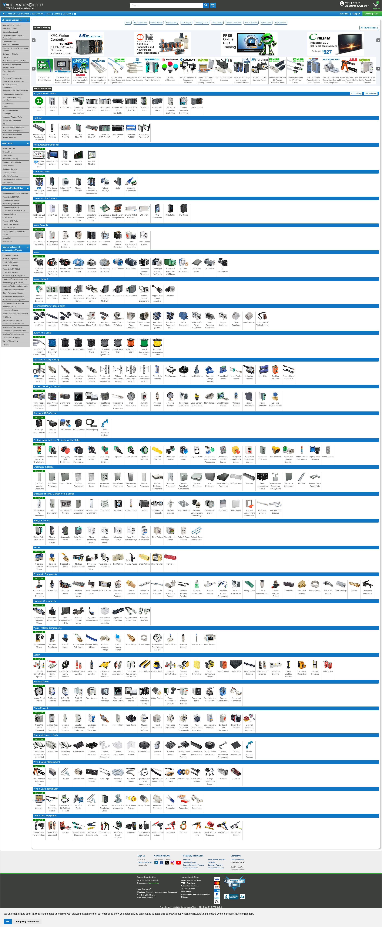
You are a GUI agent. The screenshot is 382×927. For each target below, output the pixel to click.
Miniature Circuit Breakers (65, 727)
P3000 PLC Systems (10, 265)
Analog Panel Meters (91, 404)
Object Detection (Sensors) (13, 296)
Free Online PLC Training (147, 895)
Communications (9, 41)
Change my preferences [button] (27, 921)
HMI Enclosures (209, 484)
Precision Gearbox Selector (13, 303)
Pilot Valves (118, 564)
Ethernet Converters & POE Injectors (91, 191)
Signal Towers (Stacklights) (302, 458)
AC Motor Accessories (183, 270)
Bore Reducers (249, 322)
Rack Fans (118, 510)
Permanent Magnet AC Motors (144, 271)
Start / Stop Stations (249, 459)
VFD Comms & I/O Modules (105, 216)
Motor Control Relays (144, 243)
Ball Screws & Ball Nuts (65, 323)
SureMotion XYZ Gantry (12, 327)
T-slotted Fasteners (92, 753)
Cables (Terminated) (10, 32)
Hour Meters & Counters (105, 404)
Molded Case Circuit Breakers (52, 727)
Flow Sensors (209, 403)
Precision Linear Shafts (91, 323)
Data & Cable (144, 352)
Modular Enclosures (144, 484)
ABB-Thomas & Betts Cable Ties (39, 781)
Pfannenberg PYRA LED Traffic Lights (39, 459)
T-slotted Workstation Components (223, 754)
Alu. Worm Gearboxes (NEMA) (157, 325)
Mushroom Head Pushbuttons (78, 459)
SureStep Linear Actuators (13, 334)
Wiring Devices (157, 698)
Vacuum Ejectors (210, 592)
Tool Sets (65, 832)
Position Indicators (275, 377)
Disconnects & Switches (210, 726)
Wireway (249, 483)
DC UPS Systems (78, 699)
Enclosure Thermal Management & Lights (53, 494)
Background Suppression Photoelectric (105, 379)
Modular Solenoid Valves (78, 593)
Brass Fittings (131, 644)
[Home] (4, 14)
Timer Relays (157, 537)
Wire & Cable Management (13, 131)
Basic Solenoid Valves (92, 592)
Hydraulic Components (12, 64)
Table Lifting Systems (65, 753)
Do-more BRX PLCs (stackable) (118, 110)
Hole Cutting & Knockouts (210, 833)
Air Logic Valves (65, 592)
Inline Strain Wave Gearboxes (197, 325)
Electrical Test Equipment (52, 833)
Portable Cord (65, 349)
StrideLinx (7, 238)
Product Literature (188, 889)
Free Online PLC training (12, 179)
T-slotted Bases (144, 752)
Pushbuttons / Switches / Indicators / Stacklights (56, 440)
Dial (131, 404)
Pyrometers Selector (10, 310)
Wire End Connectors (170, 806)
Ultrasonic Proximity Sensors (92, 379)
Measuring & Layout (236, 833)
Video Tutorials (8, 165)
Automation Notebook (189, 886)
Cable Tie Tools (197, 833)
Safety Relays (223, 671)
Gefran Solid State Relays (39, 538)
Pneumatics (7, 241)
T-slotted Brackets (131, 753)
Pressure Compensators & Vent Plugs (197, 513)
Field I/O (6, 57)
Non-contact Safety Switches (52, 674)
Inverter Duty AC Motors (65, 270)
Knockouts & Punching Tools (39, 833)
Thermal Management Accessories (249, 513)
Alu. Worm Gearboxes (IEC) (170, 325)
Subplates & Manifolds (105, 620)
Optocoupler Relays (65, 538)
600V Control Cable (118, 350)
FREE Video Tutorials (145, 898)
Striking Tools (223, 832)
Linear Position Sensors (236, 377)
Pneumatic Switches (170, 458)
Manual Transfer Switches (144, 727)
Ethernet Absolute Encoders (39, 298)
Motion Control (8, 68)
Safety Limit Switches (91, 672)
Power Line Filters (196, 699)
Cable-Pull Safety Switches (104, 674)
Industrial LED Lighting (275, 511)
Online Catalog (217, 23)
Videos (128, 23)
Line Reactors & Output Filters (118, 216)
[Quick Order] (75, 14)
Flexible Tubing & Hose (91, 645)
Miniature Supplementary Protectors (78, 727)
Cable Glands (78, 779)
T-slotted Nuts (78, 752)
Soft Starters (7, 317)
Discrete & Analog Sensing (46, 359)
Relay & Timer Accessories (196, 538)
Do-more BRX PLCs (10, 221)
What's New (7, 152)
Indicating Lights (184, 458)
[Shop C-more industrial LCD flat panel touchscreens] (335, 44)
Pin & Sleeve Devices (131, 806)
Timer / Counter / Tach (170, 538)
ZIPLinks (6, 344)
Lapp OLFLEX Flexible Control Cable (39, 352)
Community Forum (201, 23)
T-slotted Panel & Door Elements (184, 754)
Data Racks (262, 486)
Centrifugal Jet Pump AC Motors (157, 271)
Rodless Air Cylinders (157, 592)
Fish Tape (184, 832)
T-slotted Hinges (170, 753)
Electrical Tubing (131, 780)
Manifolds (170, 564)
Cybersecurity (8, 183)
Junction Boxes (65, 483)
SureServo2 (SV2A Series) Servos (78, 298)
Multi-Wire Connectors (157, 806)
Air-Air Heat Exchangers (78, 511)
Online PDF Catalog (10, 159)
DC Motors (209, 269)
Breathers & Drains (210, 511)
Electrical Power (41, 681)
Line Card (67, 14)
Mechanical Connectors (236, 699)
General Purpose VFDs (65, 216)
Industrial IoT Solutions (65, 189)
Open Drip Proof (78, 270)
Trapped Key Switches (262, 672)
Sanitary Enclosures (78, 484)
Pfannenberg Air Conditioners (39, 513)
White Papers (186, 891)
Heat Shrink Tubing (170, 780)
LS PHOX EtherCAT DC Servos (91, 298)
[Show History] (213, 5)
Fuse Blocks (131, 725)
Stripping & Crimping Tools (92, 833)
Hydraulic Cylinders (118, 619)
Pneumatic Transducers (183, 404)
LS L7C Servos (118, 296)
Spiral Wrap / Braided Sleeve (157, 780)
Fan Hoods (222, 510)
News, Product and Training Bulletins (195, 894)
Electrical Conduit (118, 780)
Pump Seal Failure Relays (131, 538)
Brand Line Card (9, 148)
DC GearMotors (223, 270)
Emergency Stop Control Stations (236, 459)
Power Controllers (262, 404)
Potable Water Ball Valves (78, 645)
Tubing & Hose (249, 591)
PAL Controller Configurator (14, 300)
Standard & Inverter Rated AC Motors (52, 271)
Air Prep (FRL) (52, 591)
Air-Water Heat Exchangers (92, 511)
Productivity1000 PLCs (11, 197)
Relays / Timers (8, 103)
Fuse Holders (118, 725)
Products (344, 14)
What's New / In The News (191, 880)
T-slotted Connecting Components (105, 754)
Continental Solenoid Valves (39, 620)
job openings (153, 883)
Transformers (91, 698)
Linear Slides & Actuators (52, 323)
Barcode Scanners (52, 431)
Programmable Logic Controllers (15, 193)
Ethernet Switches (78, 189)
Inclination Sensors (249, 377)
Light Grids (262, 376)
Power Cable (78, 349)
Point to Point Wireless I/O (144, 135)
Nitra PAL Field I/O (92, 135)
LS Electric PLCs (144, 109)
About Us (187, 859)
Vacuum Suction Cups (196, 592)
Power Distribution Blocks (144, 701)
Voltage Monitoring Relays (104, 540)
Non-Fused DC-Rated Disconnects (184, 727)
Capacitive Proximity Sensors (78, 379)
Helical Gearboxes (183, 323)
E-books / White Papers (12, 162)
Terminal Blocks (78, 806)
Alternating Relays (118, 538)
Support (356, 14)
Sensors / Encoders (10, 110)
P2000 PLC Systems (10, 262)
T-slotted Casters (157, 753)
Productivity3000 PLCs (11, 204)
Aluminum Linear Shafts (104, 323)
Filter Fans (105, 510)
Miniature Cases (92, 484)
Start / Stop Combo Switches (104, 459)
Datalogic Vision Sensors (39, 431)
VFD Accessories (157, 216)
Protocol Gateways (105, 189)
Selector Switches (91, 458)
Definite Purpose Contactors (118, 244)
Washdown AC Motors (91, 270)
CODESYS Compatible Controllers (170, 110)
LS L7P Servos (131, 296)
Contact (57, 14)
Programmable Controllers (13, 94)
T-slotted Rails (52, 752)
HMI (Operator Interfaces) (46, 145)
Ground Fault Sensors (223, 377)
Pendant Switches (157, 458)
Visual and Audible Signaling (288, 459)
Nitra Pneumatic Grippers (13, 293)
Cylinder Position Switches (183, 593)
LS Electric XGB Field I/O (104, 135)
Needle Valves (170, 644)
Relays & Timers (41, 520)
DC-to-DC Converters (65, 699)
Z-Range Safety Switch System (39, 674)
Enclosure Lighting (262, 511)
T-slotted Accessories (236, 753)
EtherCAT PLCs (65, 297)
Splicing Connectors (183, 806)
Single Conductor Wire (52, 352)
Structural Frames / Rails (12, 117)
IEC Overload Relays (104, 243)
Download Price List (216, 868)
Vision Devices (79, 430)
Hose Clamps (314, 591)
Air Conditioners (52, 511)
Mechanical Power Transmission (49, 306)
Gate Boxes (328, 671)
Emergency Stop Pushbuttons (65, 459)
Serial (117, 188)
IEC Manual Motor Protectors (65, 244)
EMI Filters (144, 215)
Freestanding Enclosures (131, 484)
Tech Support (186, 23)
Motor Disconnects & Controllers (131, 244)
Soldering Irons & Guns (157, 833)
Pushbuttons (52, 457)
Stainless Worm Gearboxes (131, 325)
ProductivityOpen (9, 214)
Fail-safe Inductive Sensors (183, 674)
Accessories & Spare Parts (315, 484)
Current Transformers (223, 699)
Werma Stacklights (10, 341)
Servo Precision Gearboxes (209, 325)
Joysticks (118, 457)
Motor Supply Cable (131, 350)
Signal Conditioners (249, 404)
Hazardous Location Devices (222, 459)
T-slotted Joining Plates (118, 753)
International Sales (190, 868)
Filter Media (236, 510)
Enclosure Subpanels (288, 484)
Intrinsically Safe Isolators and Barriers (131, 674)
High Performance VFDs (78, 217)
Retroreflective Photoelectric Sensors (131, 379)
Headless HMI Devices (65, 162)
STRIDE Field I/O (78, 135)
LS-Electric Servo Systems (13, 289)
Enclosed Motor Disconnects (223, 727)
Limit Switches (196, 376)
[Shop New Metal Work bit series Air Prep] (162, 44)
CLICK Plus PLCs (52, 109)
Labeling (236, 779)
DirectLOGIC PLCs (157, 109)
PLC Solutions (371, 94)
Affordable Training (10, 176)
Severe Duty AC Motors (105, 270)
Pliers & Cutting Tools (104, 833)
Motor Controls (8, 71)
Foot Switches (275, 457)
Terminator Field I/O (131, 135)
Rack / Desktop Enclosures (223, 484)
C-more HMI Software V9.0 (39, 164)
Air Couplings (341, 591)
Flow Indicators (157, 564)
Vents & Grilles (184, 510)
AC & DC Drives (9, 228)
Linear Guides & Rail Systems (78, 323)
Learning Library (9, 172)
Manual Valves (131, 564)
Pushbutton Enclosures (262, 458)
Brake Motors (131, 269)
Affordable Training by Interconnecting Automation (157, 892)
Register (356, 2)
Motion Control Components (14, 231)
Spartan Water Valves (39, 645)
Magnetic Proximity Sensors (65, 379)
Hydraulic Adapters (144, 619)
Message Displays (78, 162)
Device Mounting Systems (105, 432)
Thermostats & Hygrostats (157, 511)
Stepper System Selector (12, 320)
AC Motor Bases (197, 270)
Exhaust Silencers (131, 592)
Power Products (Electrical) (13, 81)
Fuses (104, 725)
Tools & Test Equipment (12, 120)
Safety (5, 107)
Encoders (170, 296)
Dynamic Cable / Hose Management (144, 781)
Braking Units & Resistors (131, 216)
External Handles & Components (249, 727)
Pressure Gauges (170, 404)
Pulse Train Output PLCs (52, 297)
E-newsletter (7, 155)
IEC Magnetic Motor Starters (52, 243)
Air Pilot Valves (105, 591)
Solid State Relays (78, 538)
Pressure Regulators (39, 593)
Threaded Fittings (302, 592)
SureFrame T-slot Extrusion (13, 324)
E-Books (184, 897)
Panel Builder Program (216, 859)
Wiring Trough (236, 483)
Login (348, 2)
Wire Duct (52, 779)
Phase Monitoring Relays (91, 540)
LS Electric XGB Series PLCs (14, 211)
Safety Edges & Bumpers (249, 672)
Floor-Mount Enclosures (118, 484)
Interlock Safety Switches (78, 672)
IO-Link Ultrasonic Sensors (39, 379)
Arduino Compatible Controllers (183, 110)
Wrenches (131, 832)
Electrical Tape (184, 779)
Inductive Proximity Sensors (52, 379)
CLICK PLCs (7, 217)
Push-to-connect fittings (262, 592)
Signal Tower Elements (315, 458)
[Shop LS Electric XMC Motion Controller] (76, 44)
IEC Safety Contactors (301, 672)
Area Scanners (157, 671)
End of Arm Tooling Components (223, 593)
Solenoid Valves (65, 645)
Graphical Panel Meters (78, 404)
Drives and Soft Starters (45, 198)
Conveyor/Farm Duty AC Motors (170, 271)
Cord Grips (104, 779)
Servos (5, 235)
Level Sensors (196, 644)
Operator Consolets (197, 484)
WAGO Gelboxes (39, 806)
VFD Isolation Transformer (39, 243)
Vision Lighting (92, 430)
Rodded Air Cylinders (144, 592)
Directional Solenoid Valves (91, 566)
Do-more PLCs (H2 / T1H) (131, 109)
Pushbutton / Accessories (210, 459)
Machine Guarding (315, 672)
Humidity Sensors (144, 404)
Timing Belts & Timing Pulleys (262, 323)
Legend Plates (197, 457)
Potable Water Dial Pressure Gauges (157, 647)
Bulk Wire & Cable (10, 29)
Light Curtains (144, 671)
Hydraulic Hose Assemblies (131, 619)
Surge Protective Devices (184, 701)
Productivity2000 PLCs (11, 200)
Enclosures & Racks (10, 54)
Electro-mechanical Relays (52, 540)
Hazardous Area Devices (118, 672)
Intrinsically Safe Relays (144, 538)
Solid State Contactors (91, 243)
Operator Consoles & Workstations (183, 486)
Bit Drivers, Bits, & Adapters (118, 835)
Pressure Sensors (157, 404)
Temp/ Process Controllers (52, 404)
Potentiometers (131, 457)
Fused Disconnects (157, 726)
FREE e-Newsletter (188, 883)
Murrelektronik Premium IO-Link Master (39, 137)
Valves (5, 124)
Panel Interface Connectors (210, 699)
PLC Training (356, 94)
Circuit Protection (41, 708)
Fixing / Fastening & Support (210, 781)
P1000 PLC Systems (10, 259)
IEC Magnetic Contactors (78, 243)
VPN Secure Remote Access (52, 189)
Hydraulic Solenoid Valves (78, 620)
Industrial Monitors (91, 162)
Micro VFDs (52, 215)
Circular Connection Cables (52, 808)
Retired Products (9, 137)
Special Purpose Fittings (275, 593)
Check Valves (144, 564)
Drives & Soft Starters (11, 45)
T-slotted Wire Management (196, 753)
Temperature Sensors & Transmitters (118, 405)
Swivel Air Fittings (328, 592)
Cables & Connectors (131, 189)
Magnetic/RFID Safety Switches (65, 674)
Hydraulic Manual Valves (92, 619)
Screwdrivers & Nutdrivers (78, 833)
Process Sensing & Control (46, 386)
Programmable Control (44, 93)
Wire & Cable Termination (12, 134)
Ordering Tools (372, 14)
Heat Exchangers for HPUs (65, 620)
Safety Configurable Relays (210, 674)
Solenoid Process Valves (275, 404)
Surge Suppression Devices (170, 701)
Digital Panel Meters (65, 404)
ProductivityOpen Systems (13, 283)
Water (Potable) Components (14, 127)
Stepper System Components (144, 298)
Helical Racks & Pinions (118, 323)
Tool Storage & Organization (144, 833)
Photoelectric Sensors (144, 379)
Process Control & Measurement (15, 91)
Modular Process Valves (78, 565)
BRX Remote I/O (118, 135)
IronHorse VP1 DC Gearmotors (39, 270)
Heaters (144, 510)
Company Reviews (10, 169)
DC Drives (183, 215)
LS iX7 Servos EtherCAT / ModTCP (105, 298)
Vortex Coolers (131, 510)
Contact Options (237, 859)
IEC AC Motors (118, 269)
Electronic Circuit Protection (92, 727)
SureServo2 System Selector (14, 331)
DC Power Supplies (52, 699)
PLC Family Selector (10, 255)
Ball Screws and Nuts (39, 323)
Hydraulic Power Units (52, 619)
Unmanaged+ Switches (39, 191)
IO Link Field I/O (52, 135)
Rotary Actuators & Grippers (170, 593)
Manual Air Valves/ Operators (118, 593)
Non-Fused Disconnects (170, 726)
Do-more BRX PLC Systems (14, 276)
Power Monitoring (104, 699)
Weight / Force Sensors (223, 404)
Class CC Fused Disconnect (39, 727)
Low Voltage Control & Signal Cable (105, 352)
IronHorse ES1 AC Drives (39, 216)
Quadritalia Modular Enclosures (15, 313)
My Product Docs (140, 23)
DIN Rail (301, 483)
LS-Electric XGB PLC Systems (15, 279)
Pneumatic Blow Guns (367, 592)
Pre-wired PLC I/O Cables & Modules (65, 808)
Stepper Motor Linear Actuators (157, 298)
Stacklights (7, 113)
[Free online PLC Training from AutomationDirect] (249, 44)
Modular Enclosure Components (157, 486)
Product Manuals (156, 23)
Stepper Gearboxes (222, 323)
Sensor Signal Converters (288, 377)
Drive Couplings (236, 323)
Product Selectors (251, 23)
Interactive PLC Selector (39, 109)
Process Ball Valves (65, 565)
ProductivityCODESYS (11, 207)
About (48, 14)
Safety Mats (236, 671)
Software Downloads (233, 23)
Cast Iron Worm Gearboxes (144, 323)
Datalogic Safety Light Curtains (15, 286)
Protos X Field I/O (10, 307)
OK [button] (7, 921)
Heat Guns (170, 832)
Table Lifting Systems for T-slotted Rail (39, 754)
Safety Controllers (196, 672)
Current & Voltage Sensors (210, 379)
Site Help (211, 862)
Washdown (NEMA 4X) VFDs (91, 217)
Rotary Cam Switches (236, 726)
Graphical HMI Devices (52, 162)
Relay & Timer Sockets (183, 538)
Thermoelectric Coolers (65, 511)
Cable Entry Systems (91, 780)
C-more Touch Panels (11, 224)
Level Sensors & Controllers (196, 404)
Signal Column (328, 457)
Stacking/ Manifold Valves (39, 566)
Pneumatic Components (12, 78)
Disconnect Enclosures (170, 484)
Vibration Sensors (236, 404)
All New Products (369, 28)
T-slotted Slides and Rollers (210, 753)
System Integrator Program (193, 865)
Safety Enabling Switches (288, 674)
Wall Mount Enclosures (52, 484)
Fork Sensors (170, 376)
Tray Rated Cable (91, 350)
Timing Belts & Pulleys (11, 337)
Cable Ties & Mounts (196, 780)
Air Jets (354, 591)
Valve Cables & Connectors (105, 565)
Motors (5, 74)
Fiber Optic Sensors (157, 377)
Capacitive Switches (144, 458)
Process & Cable (157, 352)
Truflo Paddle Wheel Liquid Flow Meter (39, 405)
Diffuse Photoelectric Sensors (118, 379)
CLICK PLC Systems (11, 272)
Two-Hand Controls (275, 672)
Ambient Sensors (170, 511)
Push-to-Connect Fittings (104, 647)
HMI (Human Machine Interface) (15, 61)
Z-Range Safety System (170, 672)
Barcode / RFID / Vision (12, 25)
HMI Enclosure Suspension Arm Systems (275, 486)
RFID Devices (65, 430)
